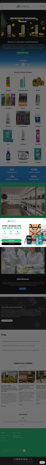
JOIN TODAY (11, 240)
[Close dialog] (45, 219)
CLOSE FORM (11, 243)
